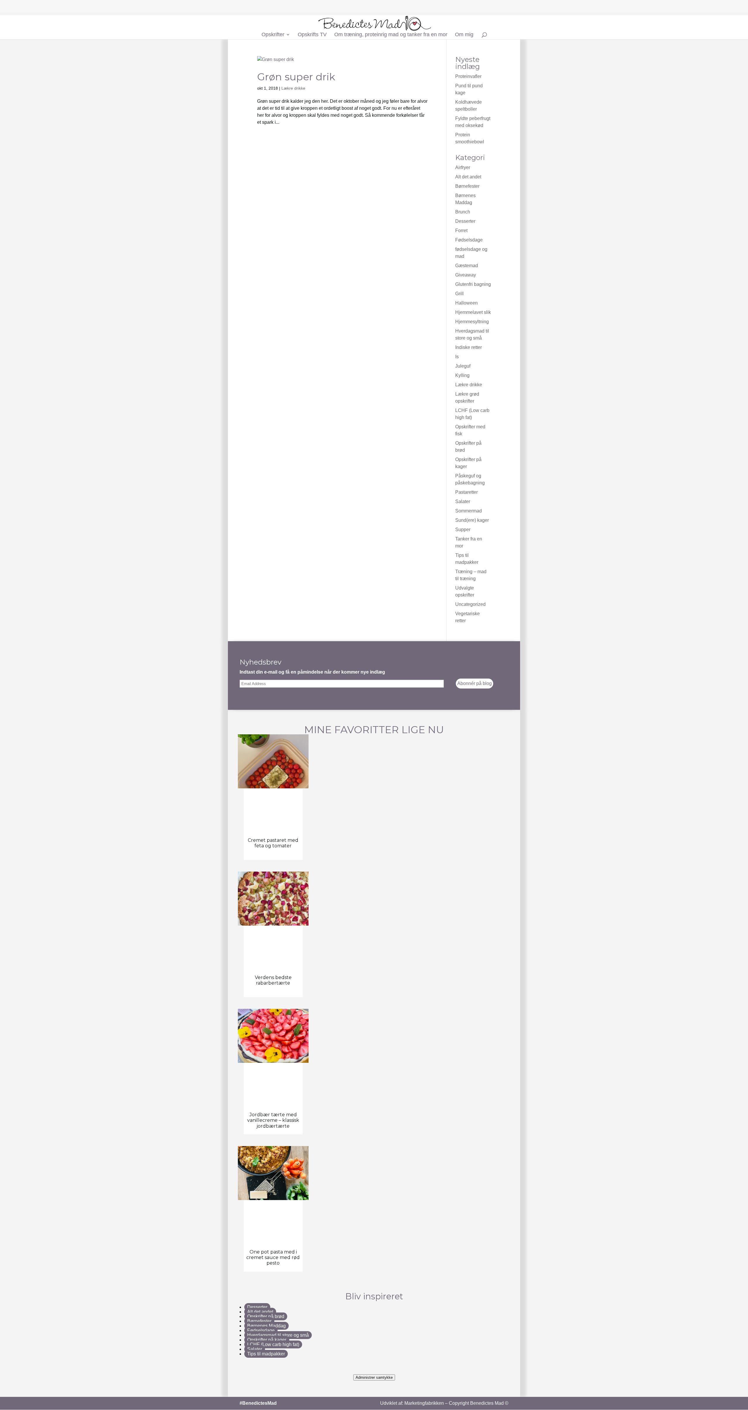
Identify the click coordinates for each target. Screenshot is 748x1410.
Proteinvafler (468, 76)
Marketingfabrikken (424, 1403)
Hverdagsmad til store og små (278, 1335)
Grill (459, 293)
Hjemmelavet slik (473, 312)
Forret (461, 230)
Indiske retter (468, 347)
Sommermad (468, 510)
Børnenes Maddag (266, 1325)
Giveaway (465, 274)
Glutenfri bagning (473, 284)
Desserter (465, 221)
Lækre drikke (293, 88)
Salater (462, 501)
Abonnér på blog (474, 683)
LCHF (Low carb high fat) (273, 1344)
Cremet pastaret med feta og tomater (273, 843)
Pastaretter (466, 492)
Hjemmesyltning (472, 321)
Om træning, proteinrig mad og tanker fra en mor (390, 34)
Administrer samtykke (374, 1377)
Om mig (464, 34)
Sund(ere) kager (472, 520)
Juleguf (462, 366)
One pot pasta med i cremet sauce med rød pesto (273, 1257)
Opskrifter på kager (266, 1339)
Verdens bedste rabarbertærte (273, 980)
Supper (462, 529)
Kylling (462, 375)
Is (457, 356)
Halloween (466, 302)
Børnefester (467, 186)
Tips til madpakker (266, 1353)
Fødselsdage (469, 239)
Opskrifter (273, 34)
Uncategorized (470, 604)
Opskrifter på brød (265, 1316)
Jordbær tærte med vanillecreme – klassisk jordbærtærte (273, 1120)
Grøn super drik (296, 77)
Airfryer (462, 167)
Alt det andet (468, 176)
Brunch (462, 211)
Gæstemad (466, 265)
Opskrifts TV (312, 34)
